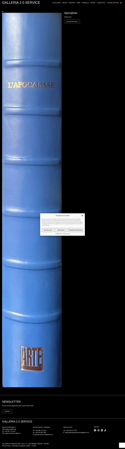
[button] (82, 215)
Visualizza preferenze (75, 230)
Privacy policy (66, 233)
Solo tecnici (61, 230)
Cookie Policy (58, 233)
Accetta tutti (48, 230)
